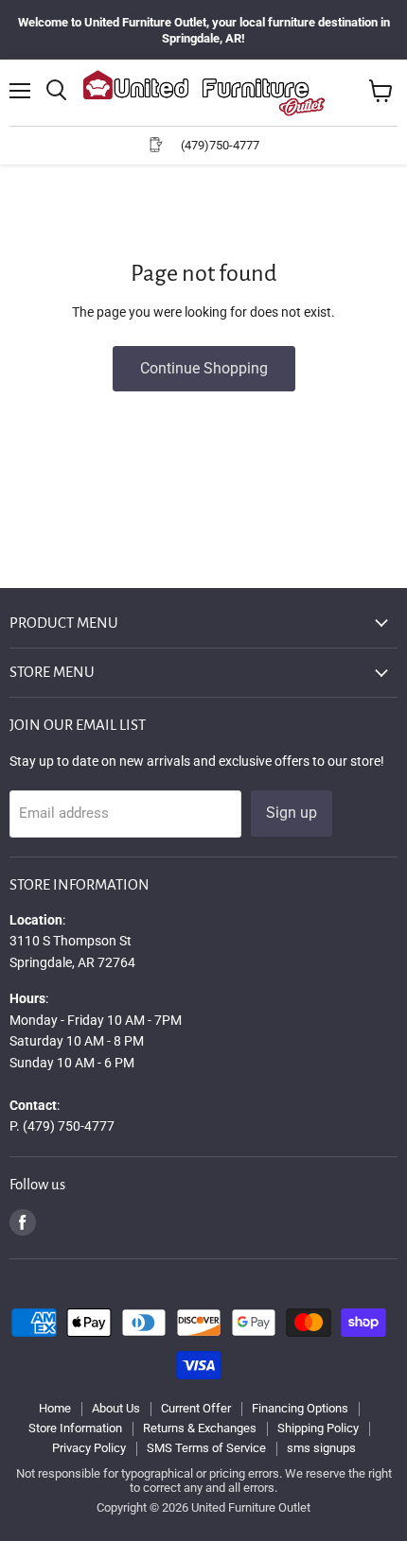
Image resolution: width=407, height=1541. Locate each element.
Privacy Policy (89, 1448)
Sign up (291, 813)
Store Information (75, 1428)
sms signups (321, 1448)
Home (55, 1408)
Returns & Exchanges (200, 1428)
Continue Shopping (204, 368)
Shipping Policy (318, 1428)
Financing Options (300, 1408)
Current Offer (196, 1408)
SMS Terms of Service (206, 1448)
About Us (116, 1408)
